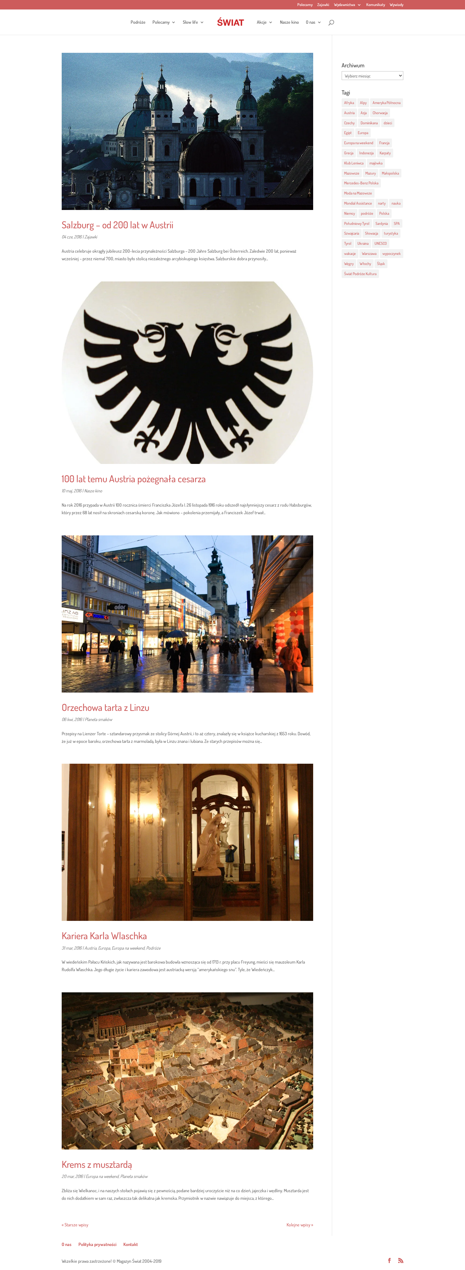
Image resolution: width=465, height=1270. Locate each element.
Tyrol (347, 243)
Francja (384, 142)
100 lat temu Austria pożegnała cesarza (134, 478)
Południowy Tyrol (356, 223)
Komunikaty (375, 5)
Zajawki (323, 5)
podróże (367, 213)
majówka (375, 163)
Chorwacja (380, 112)
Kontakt (130, 1244)
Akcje (262, 22)
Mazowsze (351, 173)
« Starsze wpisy (75, 1224)
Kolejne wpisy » (300, 1224)
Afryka (349, 102)
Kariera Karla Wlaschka (104, 935)
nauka (396, 203)
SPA (397, 223)
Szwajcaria (351, 233)
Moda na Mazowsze (358, 193)
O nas (310, 22)
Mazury (370, 173)
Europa (104, 948)
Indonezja (366, 153)
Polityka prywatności (97, 1244)
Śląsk (381, 263)
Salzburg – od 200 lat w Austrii (117, 225)
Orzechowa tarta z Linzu (105, 707)
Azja (364, 112)
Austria (90, 948)
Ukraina (363, 243)
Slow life (190, 22)
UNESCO (381, 243)
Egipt (348, 132)
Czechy (349, 122)
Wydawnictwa (344, 5)
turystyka (391, 233)
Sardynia (381, 223)
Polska (384, 213)
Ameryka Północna (386, 102)
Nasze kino (289, 22)
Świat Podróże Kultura (360, 273)
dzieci (388, 122)
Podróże (138, 22)
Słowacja (371, 233)
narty (382, 203)
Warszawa (369, 253)
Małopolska (390, 173)
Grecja (348, 153)
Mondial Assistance (358, 203)
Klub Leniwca (353, 163)
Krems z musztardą (97, 1164)
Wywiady (396, 5)
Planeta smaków (98, 719)
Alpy (363, 102)
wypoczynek (391, 253)
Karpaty (385, 153)
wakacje (350, 253)
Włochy (365, 263)
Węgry (349, 263)
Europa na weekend (128, 948)
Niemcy (349, 213)
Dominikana (369, 122)
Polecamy (305, 5)
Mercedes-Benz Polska (361, 183)
